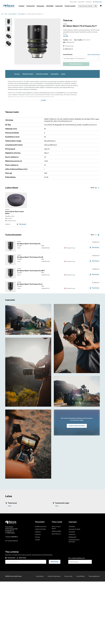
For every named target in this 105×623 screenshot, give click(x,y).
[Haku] (96, 6)
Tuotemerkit (30, 6)
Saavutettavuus (56, 534)
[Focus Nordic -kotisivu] (8, 6)
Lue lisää (65, 36)
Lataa (9, 506)
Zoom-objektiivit (21, 14)
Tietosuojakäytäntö (94, 576)
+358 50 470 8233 (40, 529)
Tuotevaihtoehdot (67, 54)
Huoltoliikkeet (80, 576)
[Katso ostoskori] (101, 6)
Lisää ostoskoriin (77, 64)
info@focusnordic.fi (40, 526)
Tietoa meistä (73, 2)
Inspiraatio (59, 6)
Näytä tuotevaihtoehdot (94, 54)
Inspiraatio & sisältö (74, 529)
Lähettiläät (49, 6)
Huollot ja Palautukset (54, 576)
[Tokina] (67, 20)
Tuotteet (21, 6)
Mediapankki (72, 537)
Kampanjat (40, 6)
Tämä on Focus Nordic (56, 527)
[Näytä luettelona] (98, 187)
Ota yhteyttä (81, 2)
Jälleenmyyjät (98, 2)
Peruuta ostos (68, 576)
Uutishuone (89, 2)
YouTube (37, 537)
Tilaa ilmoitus (22, 224)
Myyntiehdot (40, 576)
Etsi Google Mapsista (11, 541)
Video (6, 14)
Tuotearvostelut (70, 6)
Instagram (38, 532)
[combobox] (88, 6)
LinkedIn (37, 540)
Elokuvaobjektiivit (12, 14)
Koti (2, 14)
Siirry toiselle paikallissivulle (76, 558)
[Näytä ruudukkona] (95, 187)
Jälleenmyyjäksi (56, 531)
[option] (8, 21)
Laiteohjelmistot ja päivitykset (74, 541)
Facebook (38, 534)
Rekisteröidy (54, 561)
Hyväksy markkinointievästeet (77, 425)
